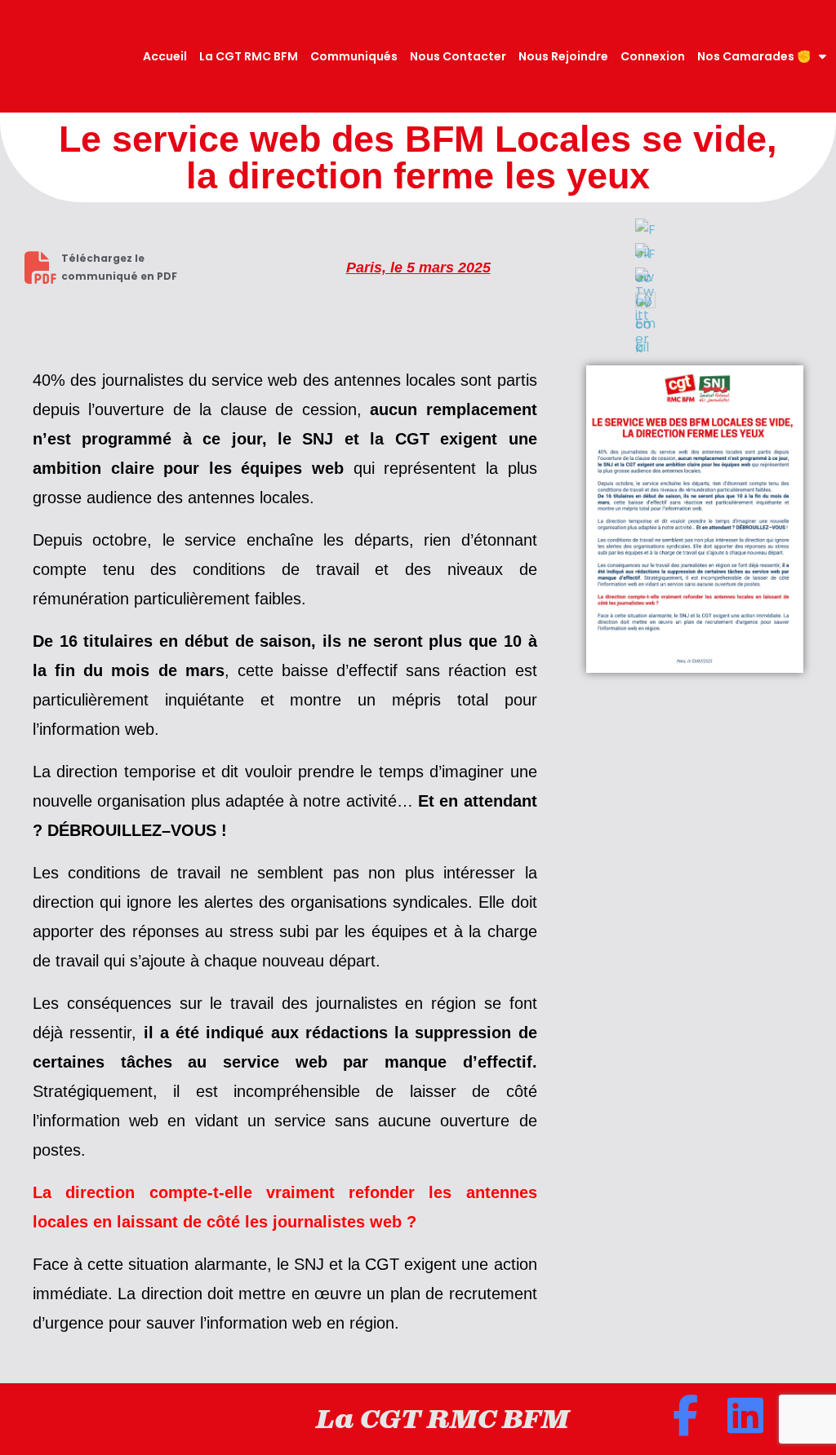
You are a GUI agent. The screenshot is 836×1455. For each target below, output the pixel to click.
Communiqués (354, 56)
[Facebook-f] (685, 1415)
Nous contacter (458, 56)
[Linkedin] (745, 1415)
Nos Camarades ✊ (754, 56)
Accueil (165, 56)
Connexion (652, 56)
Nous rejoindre (563, 56)
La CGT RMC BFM (248, 56)
